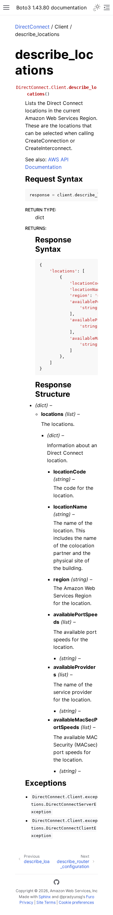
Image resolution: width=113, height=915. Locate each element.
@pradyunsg (71, 896)
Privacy (26, 902)
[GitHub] (56, 883)
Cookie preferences (76, 902)
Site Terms (46, 902)
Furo (90, 896)
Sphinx (45, 896)
